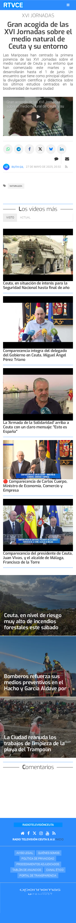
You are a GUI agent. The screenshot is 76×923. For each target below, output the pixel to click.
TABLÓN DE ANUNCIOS (26, 869)
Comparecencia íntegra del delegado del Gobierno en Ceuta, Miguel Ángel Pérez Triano (35, 355)
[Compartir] (8, 149)
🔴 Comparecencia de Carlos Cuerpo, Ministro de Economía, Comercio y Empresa (35, 486)
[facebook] (28, 833)
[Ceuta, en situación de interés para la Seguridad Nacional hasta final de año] (38, 255)
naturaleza (16, 186)
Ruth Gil (18, 167)
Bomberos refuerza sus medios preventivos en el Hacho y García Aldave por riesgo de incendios (35, 685)
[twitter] (34, 833)
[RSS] (54, 833)
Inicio (59, 839)
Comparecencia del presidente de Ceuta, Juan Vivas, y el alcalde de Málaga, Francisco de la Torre (38, 558)
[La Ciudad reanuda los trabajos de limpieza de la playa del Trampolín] (38, 727)
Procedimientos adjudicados (37, 864)
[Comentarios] (56, 159)
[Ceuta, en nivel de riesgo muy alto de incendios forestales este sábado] (38, 605)
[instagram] (41, 833)
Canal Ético (54, 869)
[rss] (66, 167)
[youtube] (47, 833)
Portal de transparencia (37, 875)
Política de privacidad (37, 858)
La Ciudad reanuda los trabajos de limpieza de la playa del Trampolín (34, 743)
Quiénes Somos (48, 853)
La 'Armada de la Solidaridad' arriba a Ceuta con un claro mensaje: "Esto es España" (36, 427)
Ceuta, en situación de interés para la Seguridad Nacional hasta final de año (36, 285)
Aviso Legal (24, 853)
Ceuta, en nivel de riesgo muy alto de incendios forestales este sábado (33, 621)
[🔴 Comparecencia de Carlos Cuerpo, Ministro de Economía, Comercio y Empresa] (38, 459)
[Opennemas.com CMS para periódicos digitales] (40, 891)
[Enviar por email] (67, 159)
